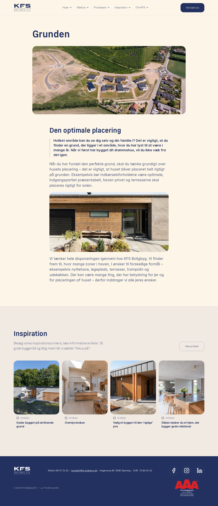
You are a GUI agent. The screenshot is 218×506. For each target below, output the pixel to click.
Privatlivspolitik (51, 488)
